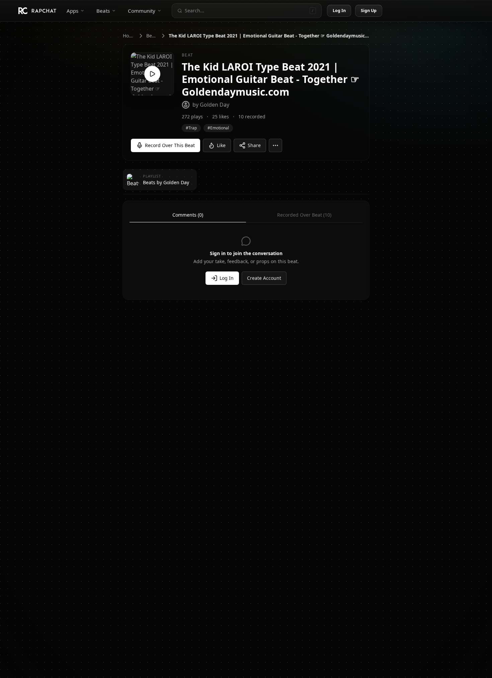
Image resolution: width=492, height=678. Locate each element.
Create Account (264, 278)
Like (221, 145)
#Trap (191, 128)
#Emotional (218, 128)
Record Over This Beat (170, 145)
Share (254, 145)
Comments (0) (187, 215)
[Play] (152, 73)
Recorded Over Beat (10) (304, 215)
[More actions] (275, 145)
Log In (339, 10)
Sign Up (369, 10)
